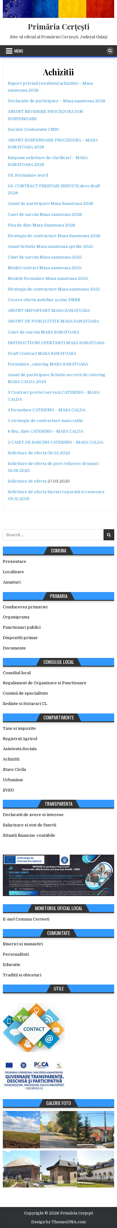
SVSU (8, 790)
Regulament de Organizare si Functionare (44, 683)
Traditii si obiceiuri (22, 975)
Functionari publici (22, 627)
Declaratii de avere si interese (33, 814)
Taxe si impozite (19, 728)
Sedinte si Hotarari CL (25, 703)
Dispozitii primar (20, 637)
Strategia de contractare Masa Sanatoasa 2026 (54, 235)
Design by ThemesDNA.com (58, 1222)
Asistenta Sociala (20, 748)
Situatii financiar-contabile (29, 835)
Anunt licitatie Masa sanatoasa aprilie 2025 (50, 246)
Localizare (13, 571)
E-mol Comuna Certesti (26, 919)
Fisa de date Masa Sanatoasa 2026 (41, 225)
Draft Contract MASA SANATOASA (42, 353)
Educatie (11, 964)
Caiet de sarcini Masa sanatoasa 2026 (45, 214)
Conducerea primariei (25, 607)
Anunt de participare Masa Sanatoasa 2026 (50, 203)
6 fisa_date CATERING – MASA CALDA (45, 431)
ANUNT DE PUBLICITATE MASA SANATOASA (53, 321)
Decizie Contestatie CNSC (34, 129)
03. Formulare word (28, 175)
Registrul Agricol (20, 738)
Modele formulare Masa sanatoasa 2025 (48, 278)
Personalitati (16, 954)
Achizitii (58, 72)
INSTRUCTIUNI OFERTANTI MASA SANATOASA (56, 342)
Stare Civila (14, 769)
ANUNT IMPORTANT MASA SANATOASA (49, 310)
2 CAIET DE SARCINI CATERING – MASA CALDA (55, 442)
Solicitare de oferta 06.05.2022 (39, 453)
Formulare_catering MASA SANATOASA (48, 364)
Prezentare (14, 561)
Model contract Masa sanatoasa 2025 (45, 267)
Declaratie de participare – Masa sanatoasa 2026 (56, 101)
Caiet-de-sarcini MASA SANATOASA (43, 332)
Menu (18, 51)
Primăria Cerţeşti (59, 26)
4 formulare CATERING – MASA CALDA (46, 410)
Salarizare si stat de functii (29, 825)
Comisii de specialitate (25, 693)
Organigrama (16, 617)
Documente (14, 648)
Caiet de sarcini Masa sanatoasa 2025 (45, 257)
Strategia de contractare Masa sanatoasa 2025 (54, 289)
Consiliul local (17, 672)
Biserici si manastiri (23, 944)
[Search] (110, 51)
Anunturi (12, 582)
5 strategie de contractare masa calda (45, 420)
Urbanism (13, 779)
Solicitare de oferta (27, 481)
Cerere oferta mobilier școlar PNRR (44, 299)
